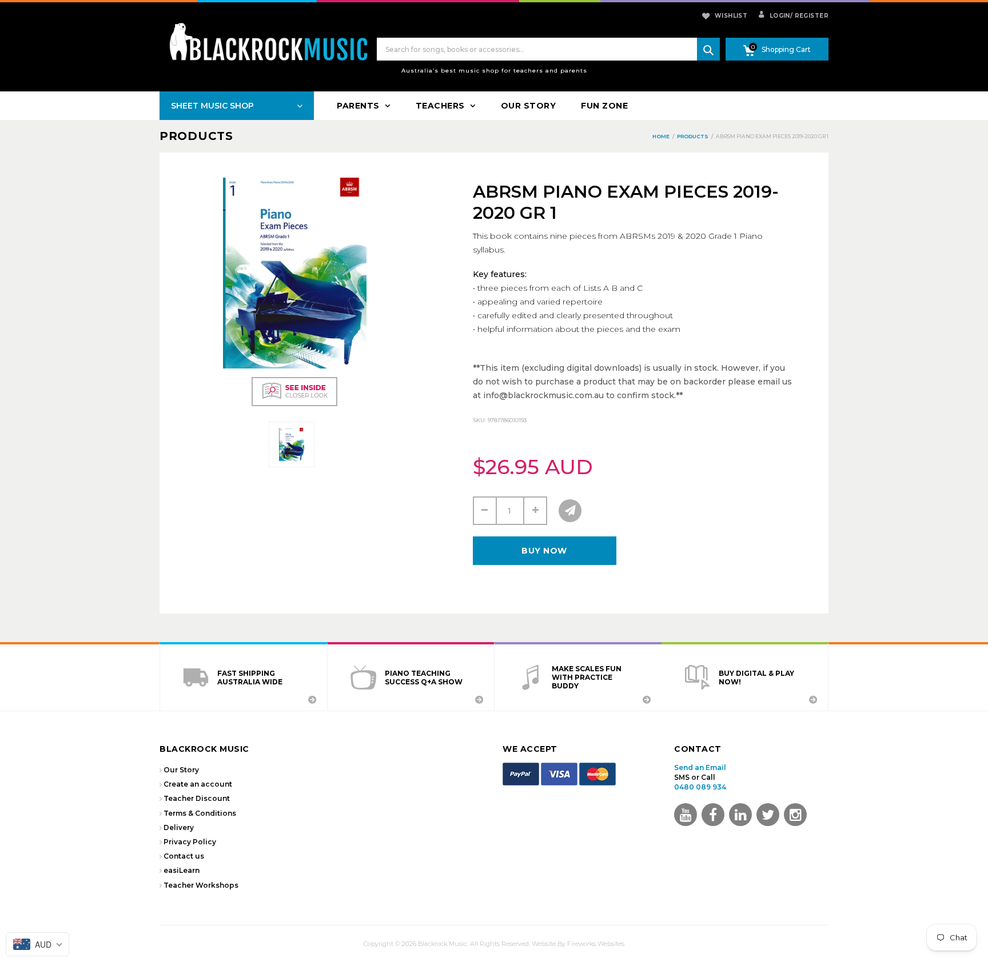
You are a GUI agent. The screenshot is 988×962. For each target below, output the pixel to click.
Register (809, 15)
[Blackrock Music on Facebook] (713, 814)
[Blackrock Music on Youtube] (685, 814)
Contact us (184, 856)
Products (196, 136)
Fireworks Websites (595, 944)
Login (778, 15)
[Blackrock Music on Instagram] (795, 814)
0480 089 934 (700, 787)
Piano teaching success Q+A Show (424, 677)
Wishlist (731, 15)
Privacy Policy (190, 841)
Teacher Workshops (201, 885)
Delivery (179, 827)
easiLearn (182, 870)
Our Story (181, 769)
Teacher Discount (197, 798)
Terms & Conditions (200, 813)
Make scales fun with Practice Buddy (587, 677)
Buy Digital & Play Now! (756, 677)
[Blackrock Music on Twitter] (740, 814)
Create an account (198, 784)
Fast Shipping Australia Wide (249, 677)
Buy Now (544, 551)
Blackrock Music (442, 944)
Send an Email (700, 767)
